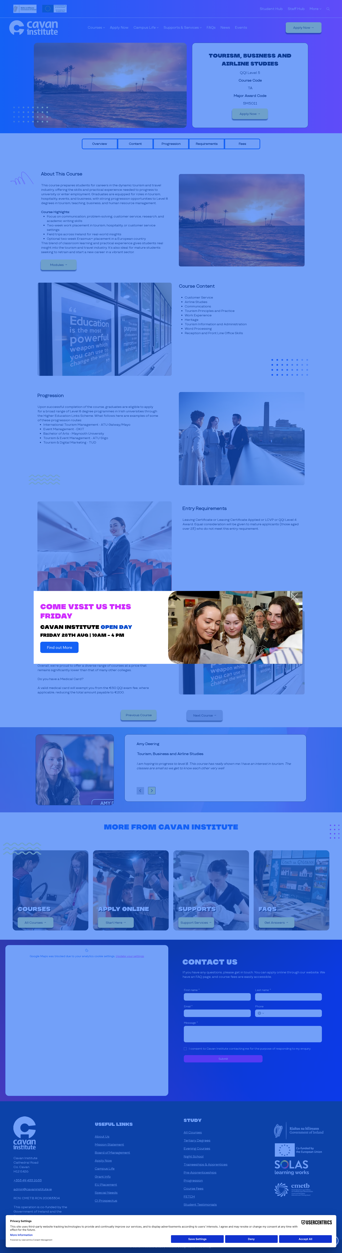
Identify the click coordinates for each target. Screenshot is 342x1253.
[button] (294, 597)
